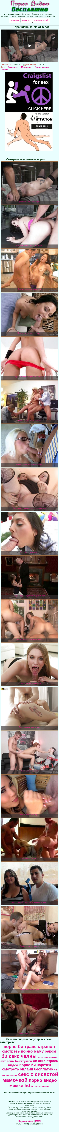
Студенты (12, 67)
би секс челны (19, 1056)
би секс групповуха (40, 1086)
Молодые (26, 67)
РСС (38, 1121)
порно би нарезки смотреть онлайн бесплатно (27, 1067)
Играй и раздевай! (41, 20)
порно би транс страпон (29, 1046)
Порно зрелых (42, 67)
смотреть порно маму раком (29, 1051)
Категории (15, 20)
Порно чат (26, 20)
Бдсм (5, 69)
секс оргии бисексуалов (16, 1061)
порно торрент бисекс (47, 1057)
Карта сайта (25, 1121)
